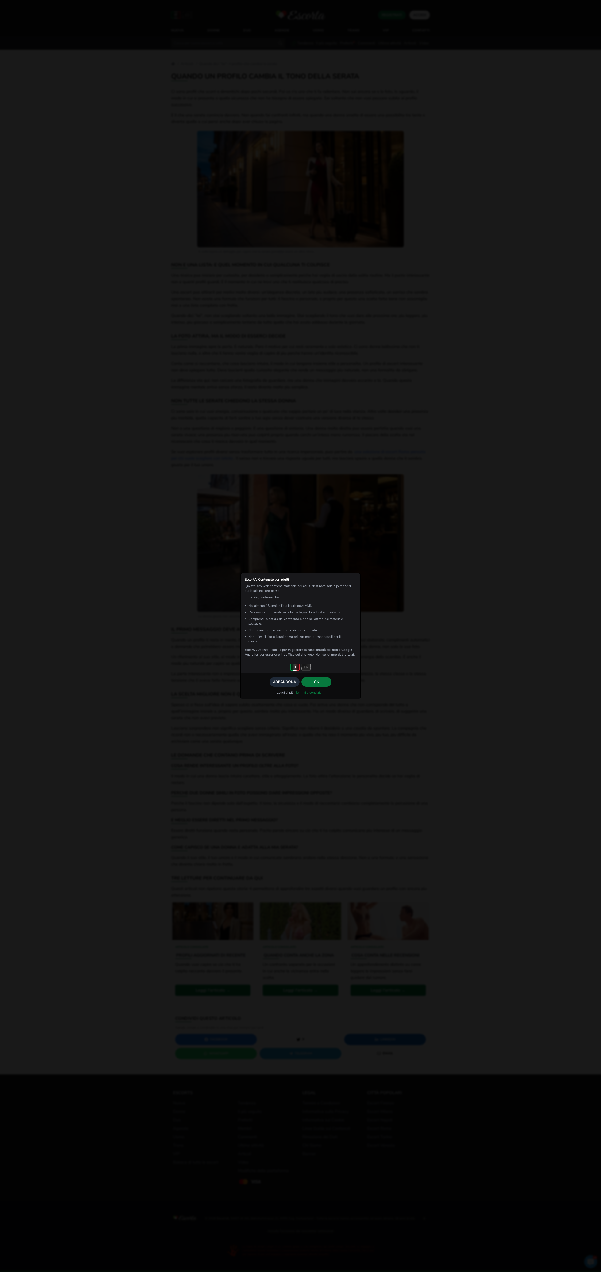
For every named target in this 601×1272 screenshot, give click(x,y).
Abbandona (284, 682)
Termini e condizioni (309, 692)
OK (316, 682)
